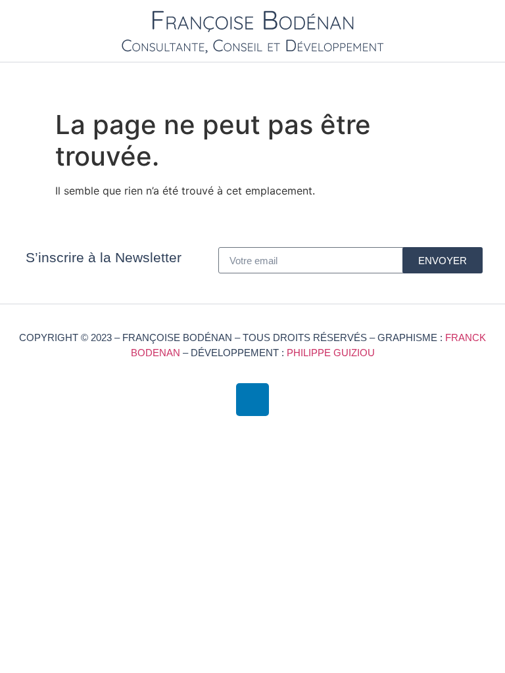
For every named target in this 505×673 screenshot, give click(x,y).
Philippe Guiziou (331, 352)
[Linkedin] (252, 399)
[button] (489, 80)
